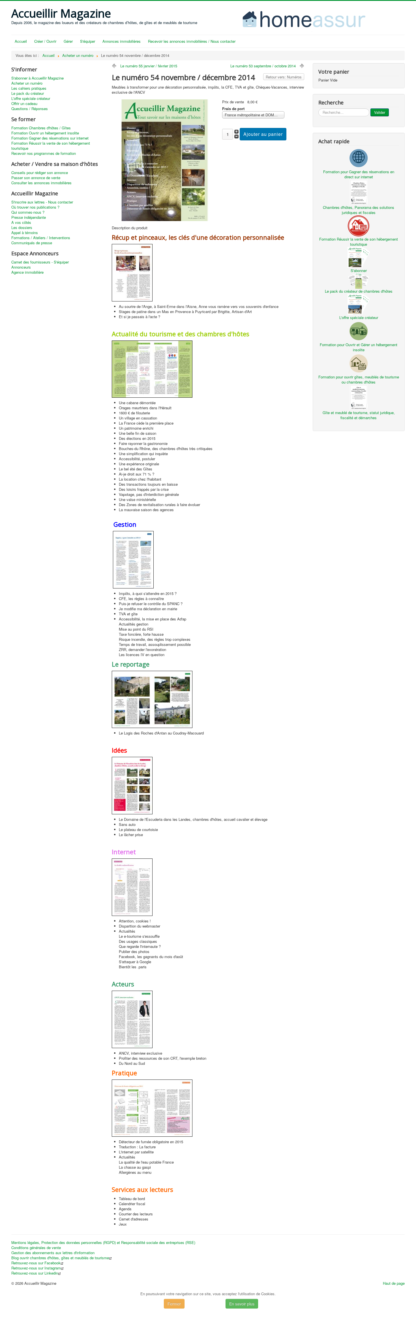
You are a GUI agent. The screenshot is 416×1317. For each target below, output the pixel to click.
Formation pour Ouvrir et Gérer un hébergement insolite (358, 347)
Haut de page (394, 1283)
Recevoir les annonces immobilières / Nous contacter (191, 41)
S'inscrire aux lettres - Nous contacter (42, 202)
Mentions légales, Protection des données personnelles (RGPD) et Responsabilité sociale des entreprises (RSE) (103, 1242)
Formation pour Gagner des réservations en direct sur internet (358, 174)
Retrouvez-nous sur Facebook (36, 1262)
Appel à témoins (24, 232)
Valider (379, 112)
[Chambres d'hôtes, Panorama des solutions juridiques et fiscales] (359, 191)
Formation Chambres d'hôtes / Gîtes (41, 127)
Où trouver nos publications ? (35, 207)
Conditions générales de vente (36, 1247)
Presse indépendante (28, 217)
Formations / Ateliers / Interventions (40, 237)
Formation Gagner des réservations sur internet (50, 138)
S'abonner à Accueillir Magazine (37, 78)
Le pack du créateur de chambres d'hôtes (359, 291)
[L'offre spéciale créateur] (359, 304)
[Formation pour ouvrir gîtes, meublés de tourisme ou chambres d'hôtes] (359, 362)
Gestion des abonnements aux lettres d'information (53, 1252)
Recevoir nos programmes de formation (43, 153)
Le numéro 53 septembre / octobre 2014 (263, 65)
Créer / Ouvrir (45, 41)
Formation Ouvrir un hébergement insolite (45, 133)
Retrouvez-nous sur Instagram (36, 1268)
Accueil (21, 41)
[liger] (302, 18)
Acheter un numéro (26, 83)
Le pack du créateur (27, 93)
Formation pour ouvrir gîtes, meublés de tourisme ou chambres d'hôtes (358, 379)
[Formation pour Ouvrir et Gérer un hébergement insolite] (359, 330)
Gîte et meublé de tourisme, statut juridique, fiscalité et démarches (359, 415)
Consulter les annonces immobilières (41, 182)
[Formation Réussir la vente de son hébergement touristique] (359, 225)
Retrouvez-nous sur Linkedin (34, 1273)
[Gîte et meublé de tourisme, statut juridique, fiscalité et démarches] (359, 396)
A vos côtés (21, 222)
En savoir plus (241, 1304)
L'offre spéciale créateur (30, 98)
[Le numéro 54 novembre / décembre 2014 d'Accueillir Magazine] (165, 159)
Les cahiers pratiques (28, 88)
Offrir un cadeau (24, 103)
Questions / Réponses (29, 108)
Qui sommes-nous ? (27, 212)
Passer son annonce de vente (35, 177)
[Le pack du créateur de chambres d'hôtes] (359, 280)
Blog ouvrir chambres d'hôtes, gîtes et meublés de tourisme (60, 1257)
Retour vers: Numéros (284, 77)
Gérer (68, 41)
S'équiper (87, 41)
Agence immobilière (27, 272)
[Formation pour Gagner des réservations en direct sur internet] (359, 157)
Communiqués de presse (31, 242)
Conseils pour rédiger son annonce (39, 172)
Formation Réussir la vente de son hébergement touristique (50, 146)
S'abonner (359, 270)
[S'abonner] (359, 257)
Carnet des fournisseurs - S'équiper (40, 262)
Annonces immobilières (121, 41)
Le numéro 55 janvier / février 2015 (148, 65)
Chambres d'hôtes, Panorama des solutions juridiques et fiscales (358, 210)
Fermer (174, 1304)
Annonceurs (21, 267)
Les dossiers (21, 227)
